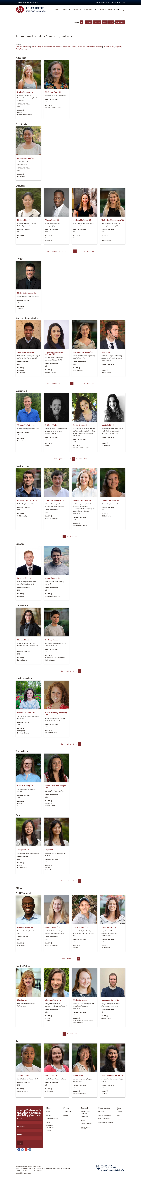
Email (19, 1135)
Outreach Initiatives (52, 1118)
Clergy (39, 47)
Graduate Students (86, 1124)
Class (111, 22)
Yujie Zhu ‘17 (50, 849)
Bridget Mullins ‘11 (53, 425)
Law (104, 47)
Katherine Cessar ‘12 (82, 1000)
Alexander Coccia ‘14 (110, 1000)
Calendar (102, 10)
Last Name (21, 1127)
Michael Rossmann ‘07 (26, 293)
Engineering (66, 47)
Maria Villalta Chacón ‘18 (112, 1075)
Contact (48, 1115)
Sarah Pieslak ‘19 (52, 927)
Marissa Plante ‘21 (25, 640)
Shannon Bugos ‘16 (53, 1000)
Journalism (99, 47)
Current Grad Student (48, 47)
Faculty (83, 1120)
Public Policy (20, 49)
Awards (48, 1122)
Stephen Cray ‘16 (24, 578)
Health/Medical (90, 47)
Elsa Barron (22, 1000)
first (48, 251)
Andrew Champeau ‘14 (54, 500)
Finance (73, 47)
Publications (84, 1117)
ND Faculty (101, 1111)
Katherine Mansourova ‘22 (112, 220)
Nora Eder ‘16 (51, 1075)
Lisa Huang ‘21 (79, 1075)
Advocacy (18, 47)
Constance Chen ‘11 (25, 158)
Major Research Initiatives (85, 1112)
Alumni (65, 1115)
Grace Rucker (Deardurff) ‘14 (56, 713)
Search (122, 10)
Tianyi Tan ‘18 (23, 849)
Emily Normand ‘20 (81, 425)
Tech (26, 49)
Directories (67, 1111)
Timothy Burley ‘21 (25, 1075)
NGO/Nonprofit (116, 47)
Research (76, 10)
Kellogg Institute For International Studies (28, 1168)
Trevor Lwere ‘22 (52, 220)
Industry (97, 22)
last (93, 251)
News (118, 1115)
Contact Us (39, 1171)
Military (108, 47)
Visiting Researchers (104, 1115)
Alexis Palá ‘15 (107, 425)
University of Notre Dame (34, 1166)
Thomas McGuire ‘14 (25, 425)
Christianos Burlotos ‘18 (27, 500)
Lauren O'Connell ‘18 (26, 712)
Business (34, 47)
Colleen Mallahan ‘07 (82, 220)
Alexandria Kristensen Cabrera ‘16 (54, 353)
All (81, 22)
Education (59, 47)
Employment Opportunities (50, 1126)
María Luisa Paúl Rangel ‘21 (55, 786)
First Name (21, 1119)
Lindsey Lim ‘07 (23, 220)
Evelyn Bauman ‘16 (25, 92)
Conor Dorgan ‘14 (52, 578)
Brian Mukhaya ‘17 (25, 927)
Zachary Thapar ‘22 (53, 640)
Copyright (19, 1166)
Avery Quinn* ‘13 (80, 927)
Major (104, 22)
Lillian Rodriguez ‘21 (110, 500)
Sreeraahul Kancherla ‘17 (27, 352)
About (57, 10)
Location (88, 22)
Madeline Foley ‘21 (53, 92)
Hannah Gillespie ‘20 (82, 500)
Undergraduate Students (85, 1128)
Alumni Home (120, 22)
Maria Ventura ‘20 (108, 927)
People (66, 10)
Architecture (26, 47)
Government (81, 47)
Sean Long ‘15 (107, 352)
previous (54, 251)
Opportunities (89, 10)
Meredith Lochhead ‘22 (83, 352)
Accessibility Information (23, 1173)
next (88, 251)
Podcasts (119, 1119)
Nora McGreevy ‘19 (25, 785)
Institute (48, 1111)
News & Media (113, 10)
